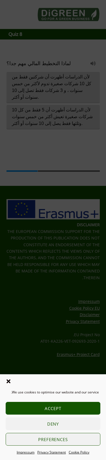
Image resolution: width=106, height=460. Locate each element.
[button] (8, 381)
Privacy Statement (51, 452)
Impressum (25, 452)
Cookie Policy (79, 452)
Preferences (53, 439)
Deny (53, 424)
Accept (53, 408)
